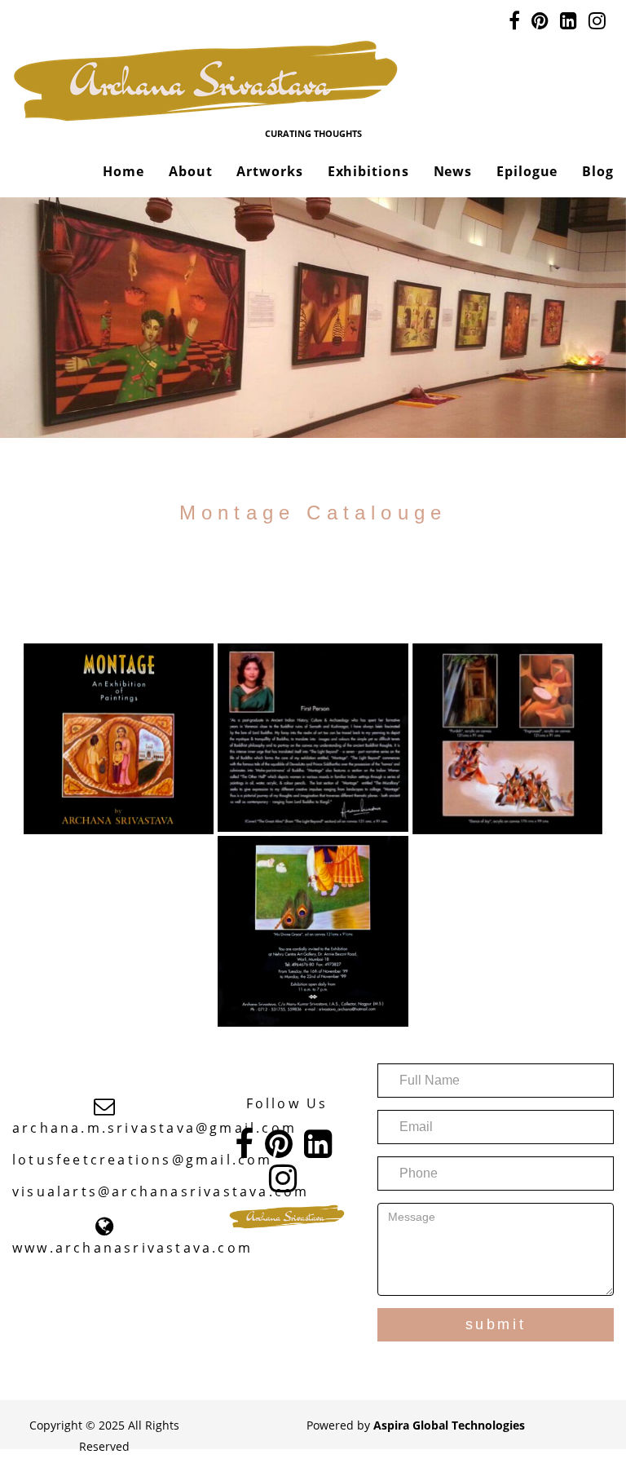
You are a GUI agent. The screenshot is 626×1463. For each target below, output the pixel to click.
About (191, 171)
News (453, 171)
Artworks (269, 171)
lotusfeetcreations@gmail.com (142, 1160)
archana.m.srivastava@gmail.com (154, 1128)
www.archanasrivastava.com (132, 1248)
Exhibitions (368, 171)
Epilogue (527, 171)
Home (123, 171)
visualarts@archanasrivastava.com (160, 1191)
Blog (598, 171)
